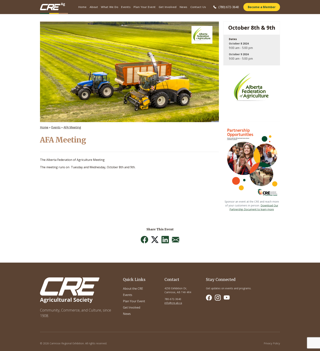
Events (126, 7)
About (94, 7)
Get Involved (168, 7)
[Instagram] (218, 297)
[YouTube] (227, 297)
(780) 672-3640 (229, 7)
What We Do (109, 7)
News (183, 7)
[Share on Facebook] (144, 239)
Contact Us (198, 7)
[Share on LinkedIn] (165, 239)
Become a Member (262, 7)
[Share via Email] (175, 239)
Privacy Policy (272, 343)
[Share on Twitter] (155, 239)
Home (82, 7)
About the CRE (133, 289)
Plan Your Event (145, 7)
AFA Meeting (72, 127)
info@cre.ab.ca (173, 303)
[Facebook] (209, 297)
